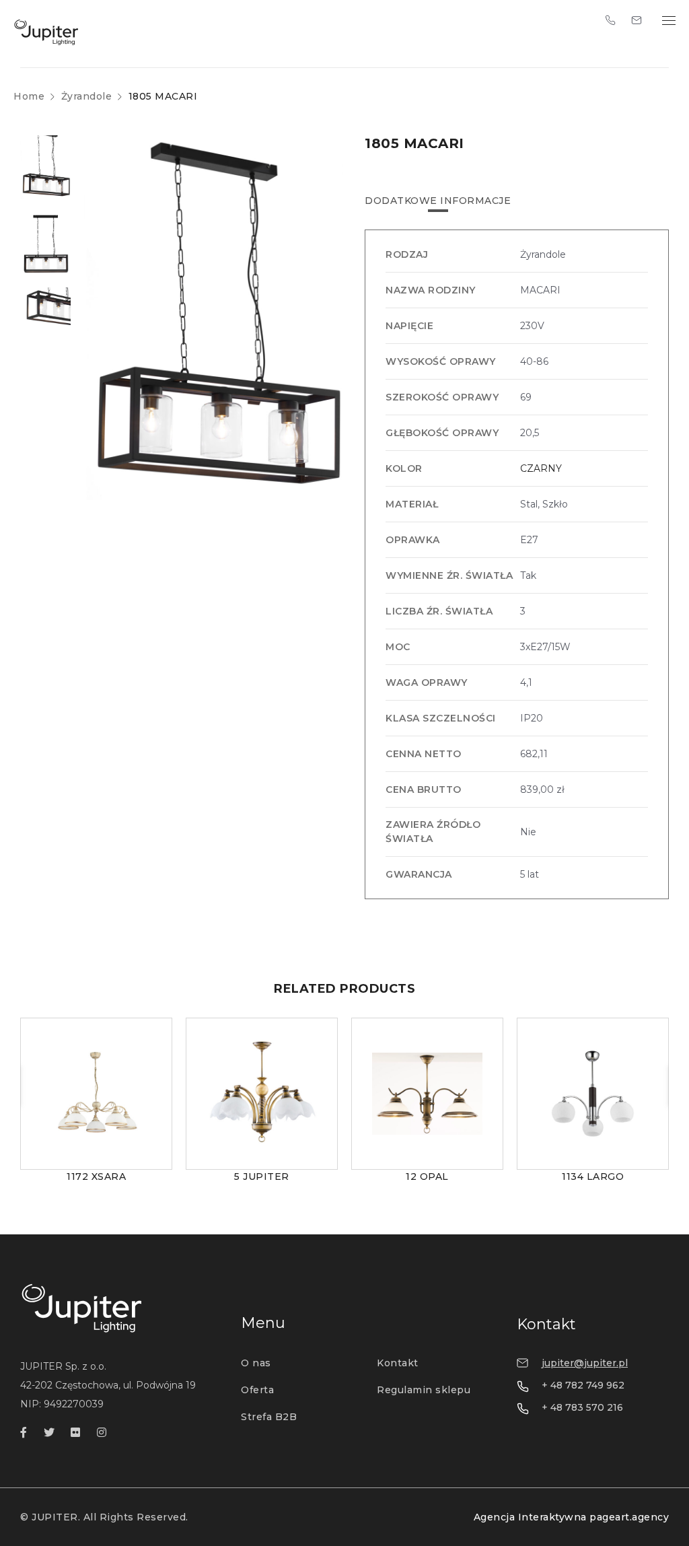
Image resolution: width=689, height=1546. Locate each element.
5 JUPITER (261, 1176)
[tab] (438, 200)
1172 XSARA (96, 1176)
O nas (256, 1363)
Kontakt (398, 1363)
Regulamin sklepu (423, 1390)
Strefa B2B (269, 1417)
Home (28, 96)
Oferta (257, 1390)
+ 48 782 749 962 (583, 1385)
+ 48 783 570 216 (582, 1407)
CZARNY (541, 468)
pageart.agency (629, 1517)
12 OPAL (427, 1176)
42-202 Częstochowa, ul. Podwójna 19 (108, 1385)
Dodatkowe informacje (438, 201)
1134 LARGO (593, 1176)
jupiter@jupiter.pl (585, 1363)
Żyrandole (86, 96)
